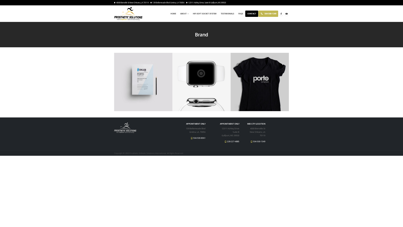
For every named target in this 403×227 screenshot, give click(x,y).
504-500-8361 (199, 138)
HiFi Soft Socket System (204, 13)
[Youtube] (286, 14)
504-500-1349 (270, 13)
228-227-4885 (233, 141)
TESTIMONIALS (227, 13)
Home (173, 13)
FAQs (240, 13)
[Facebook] (281, 14)
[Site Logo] (128, 13)
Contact (251, 13)
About (183, 13)
